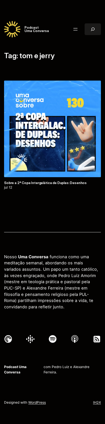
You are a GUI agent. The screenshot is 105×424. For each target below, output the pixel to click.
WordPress (37, 402)
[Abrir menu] (75, 29)
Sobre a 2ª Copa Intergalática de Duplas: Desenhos (45, 183)
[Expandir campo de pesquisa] (93, 29)
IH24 (97, 402)
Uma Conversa (36, 31)
